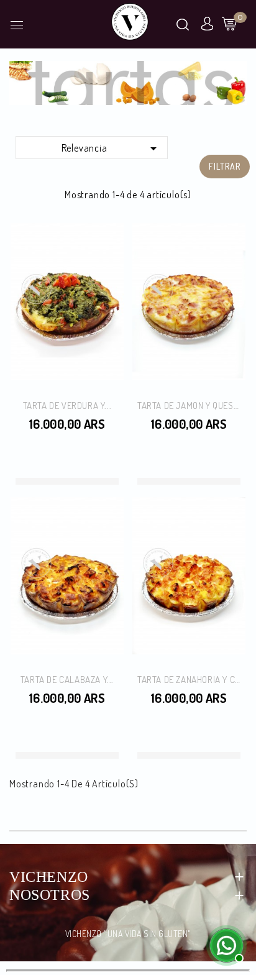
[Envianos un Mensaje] (225, 944)
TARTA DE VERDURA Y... (67, 405)
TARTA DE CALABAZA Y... (67, 679)
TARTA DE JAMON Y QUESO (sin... (188, 405)
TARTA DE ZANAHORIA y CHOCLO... (188, 679)
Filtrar (224, 166)
